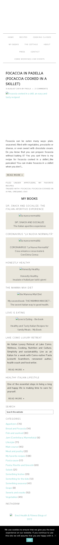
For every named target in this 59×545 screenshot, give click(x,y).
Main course (12, 446)
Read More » (15, 175)
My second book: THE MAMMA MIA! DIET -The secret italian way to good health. (29, 302)
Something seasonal (16, 483)
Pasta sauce (12, 460)
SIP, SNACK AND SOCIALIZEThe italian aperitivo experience (29, 224)
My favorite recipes (15, 456)
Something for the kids (17, 478)
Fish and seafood (14, 433)
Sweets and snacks (16, 492)
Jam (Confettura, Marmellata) (21, 437)
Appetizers (30, 183)
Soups (9, 487)
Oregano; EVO (20, 191)
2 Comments (41, 88)
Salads (9, 469)
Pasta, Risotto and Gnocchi (20, 465)
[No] (55, 535)
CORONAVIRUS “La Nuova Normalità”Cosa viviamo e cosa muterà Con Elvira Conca (29, 251)
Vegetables (11, 497)
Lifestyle (10, 442)
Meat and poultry (14, 451)
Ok (29, 540)
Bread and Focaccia (16, 428)
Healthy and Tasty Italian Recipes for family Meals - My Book (30, 327)
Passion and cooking (29, 15)
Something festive (15, 474)
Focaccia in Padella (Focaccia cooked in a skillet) (26, 78)
